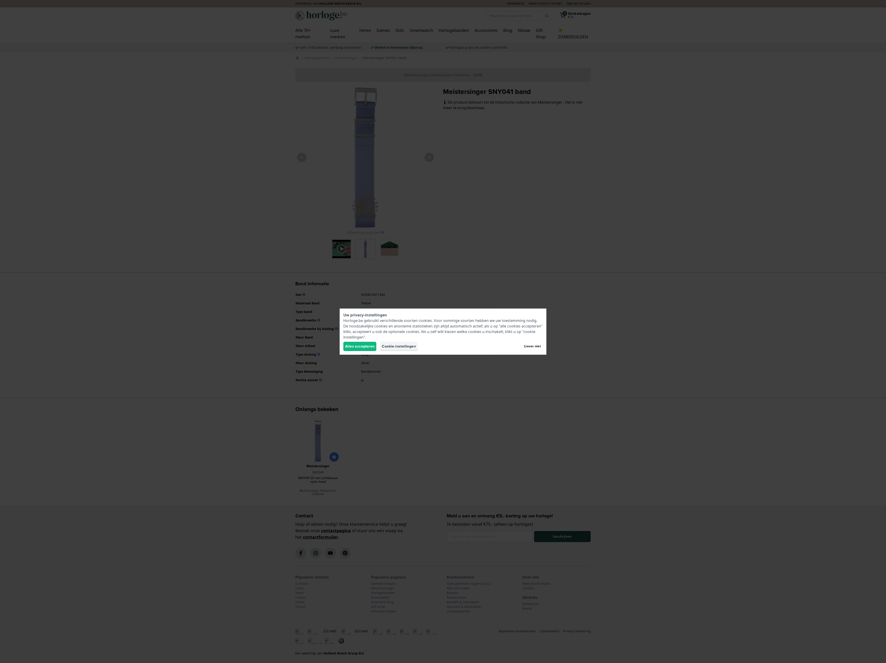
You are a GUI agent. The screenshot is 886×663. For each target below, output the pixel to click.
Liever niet (532, 346)
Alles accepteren (359, 346)
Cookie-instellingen (399, 346)
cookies (425, 320)
